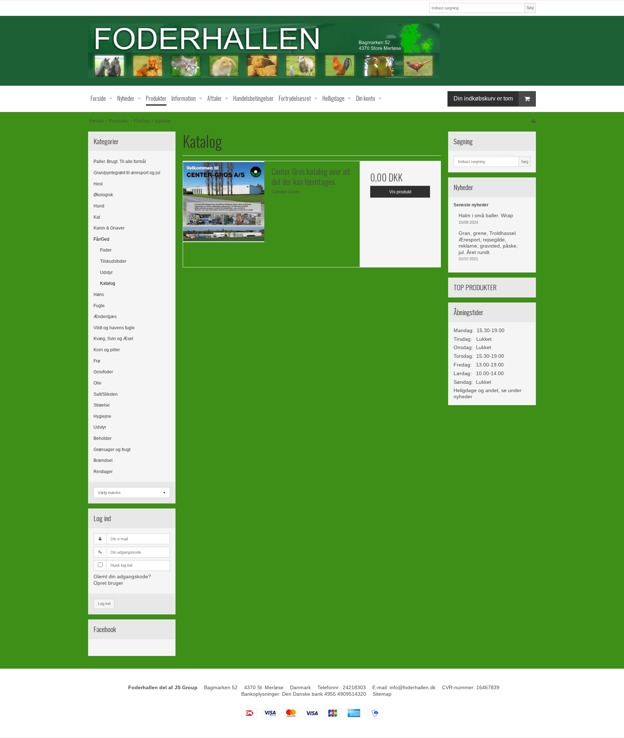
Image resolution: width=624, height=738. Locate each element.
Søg (530, 7)
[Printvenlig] (533, 121)
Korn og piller (107, 349)
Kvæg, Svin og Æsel (113, 338)
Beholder (103, 438)
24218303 (354, 687)
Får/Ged (101, 239)
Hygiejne (102, 416)
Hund (99, 206)
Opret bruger (108, 583)
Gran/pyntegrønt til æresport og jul (127, 172)
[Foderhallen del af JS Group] (312, 50)
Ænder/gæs (105, 316)
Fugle (99, 305)
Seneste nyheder (471, 204)
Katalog (107, 283)
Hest (98, 183)
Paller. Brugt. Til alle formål (120, 161)
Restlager (103, 471)
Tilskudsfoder (113, 261)
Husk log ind (121, 565)
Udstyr (106, 272)
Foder (106, 250)
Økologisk (103, 194)
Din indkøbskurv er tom (483, 98)
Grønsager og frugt (112, 449)
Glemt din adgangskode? (122, 576)
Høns (99, 294)
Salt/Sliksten (106, 394)
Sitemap (382, 694)
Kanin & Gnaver (109, 228)
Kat (97, 217)
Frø (97, 361)
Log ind (104, 603)
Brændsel (103, 460)
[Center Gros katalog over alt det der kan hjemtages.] (223, 201)
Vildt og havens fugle (114, 327)
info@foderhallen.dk (413, 687)
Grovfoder (103, 371)
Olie (97, 383)
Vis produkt (400, 191)
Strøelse (102, 405)
